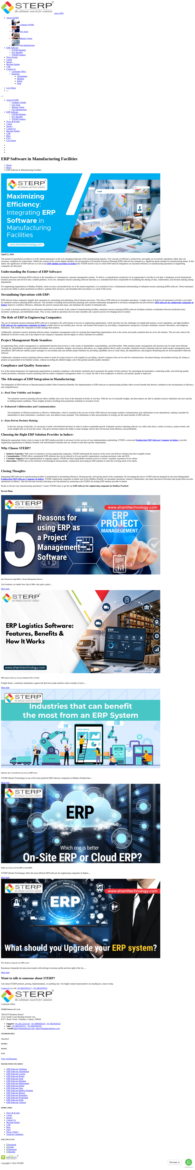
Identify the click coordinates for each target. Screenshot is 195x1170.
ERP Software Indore (15, 1086)
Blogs (8, 167)
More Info (5, 589)
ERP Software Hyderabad (17, 1098)
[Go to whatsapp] (188, 1162)
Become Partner (13, 64)
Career (9, 59)
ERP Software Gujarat (15, 1074)
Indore (19, 81)
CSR (8, 67)
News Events (12, 57)
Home (9, 165)
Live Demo (11, 88)
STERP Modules (19, 50)
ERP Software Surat (14, 1079)
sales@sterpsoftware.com (23, 1028)
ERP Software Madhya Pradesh (19, 1090)
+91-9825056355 (40, 988)
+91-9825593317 (24, 988)
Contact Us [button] (11, 69)
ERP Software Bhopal (15, 1093)
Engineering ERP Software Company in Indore (157, 440)
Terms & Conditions (14, 1134)
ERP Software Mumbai (16, 1081)
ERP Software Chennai (16, 1102)
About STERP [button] (12, 18)
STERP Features (19, 55)
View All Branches (9, 1059)
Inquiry (9, 62)
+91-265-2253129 (22, 1024)
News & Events (13, 121)
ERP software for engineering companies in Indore (24, 325)
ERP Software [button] (12, 48)
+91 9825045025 (53, 1024)
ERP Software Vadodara (16, 1069)
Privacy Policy (12, 1132)
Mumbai (20, 79)
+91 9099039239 (38, 1024)
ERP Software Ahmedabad (17, 1071)
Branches (16, 74)
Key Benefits (17, 52)
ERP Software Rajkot (15, 1076)
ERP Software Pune (14, 1088)
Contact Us (11, 129)
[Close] (2, 96)
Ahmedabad (22, 76)
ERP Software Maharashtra (17, 1083)
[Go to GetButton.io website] (188, 1167)
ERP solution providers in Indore (62, 263)
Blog (8, 136)
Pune (19, 83)
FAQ (8, 138)
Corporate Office (19, 71)
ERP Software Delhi (14, 1100)
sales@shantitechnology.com (48, 1028)
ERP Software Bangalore (16, 1095)
